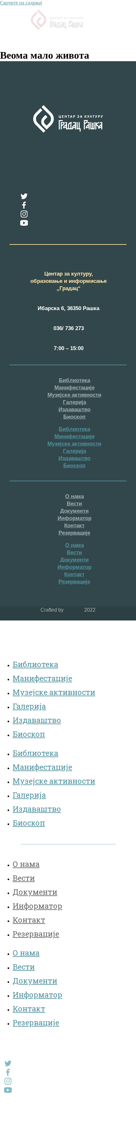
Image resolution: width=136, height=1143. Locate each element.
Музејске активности (74, 395)
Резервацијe (74, 533)
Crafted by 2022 (68, 610)
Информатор (74, 518)
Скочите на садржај (21, 2)
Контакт (74, 526)
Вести (74, 504)
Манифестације (74, 388)
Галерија (74, 402)
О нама (74, 496)
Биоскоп (74, 417)
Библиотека (74, 380)
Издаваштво (74, 409)
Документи (74, 511)
